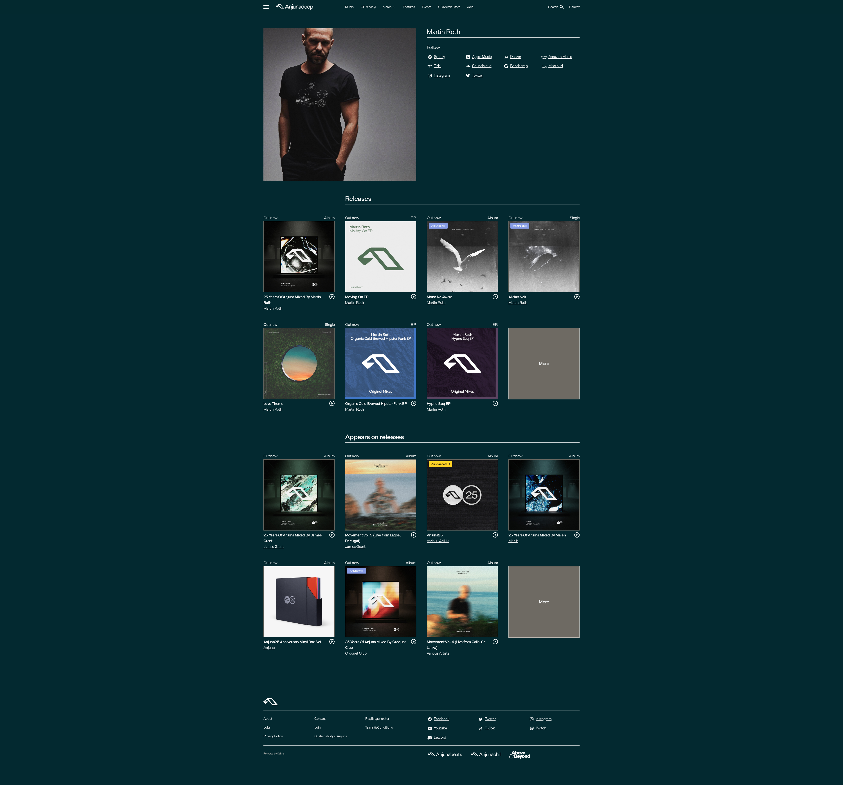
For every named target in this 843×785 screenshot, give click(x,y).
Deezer (515, 56)
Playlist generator (377, 718)
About (267, 718)
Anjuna (269, 647)
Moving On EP (356, 296)
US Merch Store (449, 7)
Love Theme (273, 403)
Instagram (442, 75)
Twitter (477, 75)
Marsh (513, 540)
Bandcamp (519, 65)
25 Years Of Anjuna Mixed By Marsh (537, 535)
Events (426, 7)
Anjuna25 (435, 535)
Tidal (437, 65)
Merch (387, 7)
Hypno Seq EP (438, 403)
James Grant (273, 546)
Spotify (439, 56)
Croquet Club (355, 653)
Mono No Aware (439, 296)
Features (409, 7)
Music (349, 7)
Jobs (266, 727)
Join (470, 7)
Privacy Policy (273, 736)
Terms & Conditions (379, 727)
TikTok (490, 728)
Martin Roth (272, 308)
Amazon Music (560, 56)
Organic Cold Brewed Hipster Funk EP (376, 403)
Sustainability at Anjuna (330, 736)
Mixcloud (555, 65)
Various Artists (438, 540)
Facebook (441, 718)
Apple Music (482, 56)
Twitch (541, 728)
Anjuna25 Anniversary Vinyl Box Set (292, 641)
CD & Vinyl (368, 7)
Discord (440, 737)
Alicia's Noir (517, 296)
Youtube (440, 728)
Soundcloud (482, 65)
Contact (320, 718)
